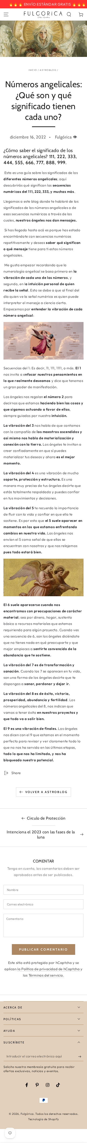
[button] (69, 14)
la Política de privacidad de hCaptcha (49, 969)
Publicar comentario (43, 949)
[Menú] (6, 14)
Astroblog (48, 70)
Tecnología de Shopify (43, 1119)
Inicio (33, 70)
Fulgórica (27, 1113)
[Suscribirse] (81, 1056)
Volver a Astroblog (46, 792)
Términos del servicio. (46, 975)
